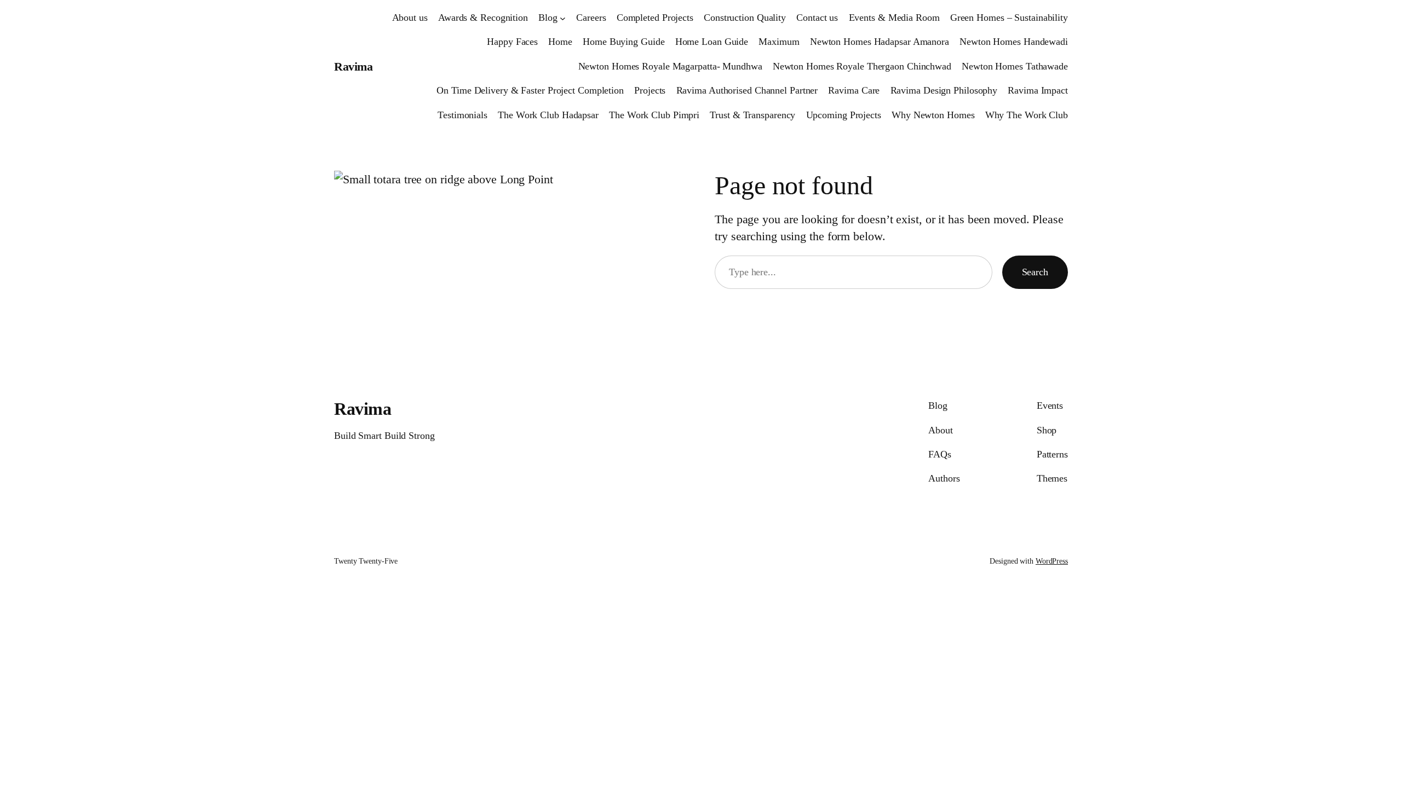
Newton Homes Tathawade (1015, 66)
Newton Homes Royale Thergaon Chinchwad (862, 66)
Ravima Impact (1038, 90)
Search (1035, 271)
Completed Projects (655, 17)
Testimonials (462, 114)
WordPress (1052, 561)
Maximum (779, 41)
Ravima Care (854, 90)
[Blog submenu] (563, 18)
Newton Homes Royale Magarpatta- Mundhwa (670, 66)
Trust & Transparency (752, 114)
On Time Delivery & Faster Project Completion (530, 90)
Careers (591, 17)
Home (560, 41)
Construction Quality (745, 17)
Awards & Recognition (483, 17)
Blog (548, 17)
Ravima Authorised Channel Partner (747, 90)
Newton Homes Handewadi (1013, 41)
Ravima (353, 66)
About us (410, 17)
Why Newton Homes (933, 114)
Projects (649, 90)
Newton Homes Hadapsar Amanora (879, 41)
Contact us (817, 17)
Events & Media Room (894, 17)
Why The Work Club (1026, 114)
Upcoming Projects (843, 114)
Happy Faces (512, 41)
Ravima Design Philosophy (944, 90)
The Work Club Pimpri (654, 114)
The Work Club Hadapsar (548, 114)
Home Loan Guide (712, 41)
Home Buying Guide (623, 41)
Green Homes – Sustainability (1009, 17)
